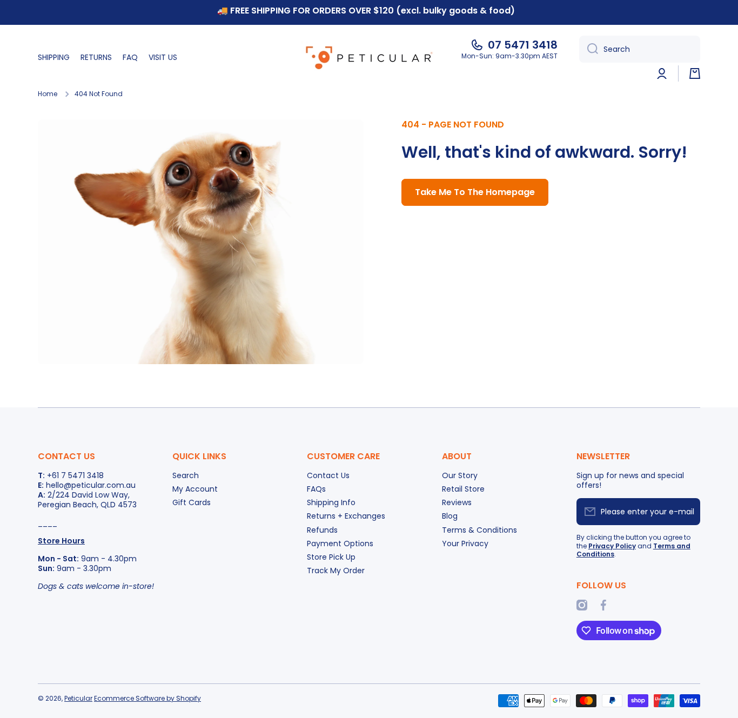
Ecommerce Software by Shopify (147, 698)
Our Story (460, 475)
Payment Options (340, 543)
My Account (195, 489)
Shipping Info (331, 502)
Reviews (457, 502)
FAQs (316, 489)
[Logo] (369, 57)
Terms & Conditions (479, 530)
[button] (694, 73)
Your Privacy (465, 543)
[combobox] (639, 49)
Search (185, 475)
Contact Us (328, 475)
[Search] (588, 49)
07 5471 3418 (523, 45)
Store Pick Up (331, 557)
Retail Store (463, 489)
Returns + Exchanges (346, 516)
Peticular (78, 698)
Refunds (322, 530)
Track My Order (336, 570)
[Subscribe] (686, 511)
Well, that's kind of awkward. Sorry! (544, 152)
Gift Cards (191, 502)
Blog (450, 516)
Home (47, 94)
